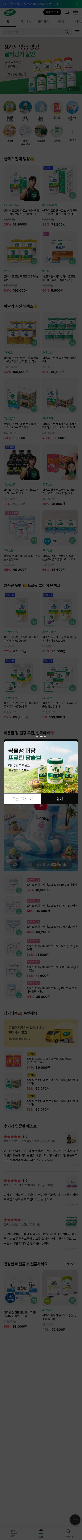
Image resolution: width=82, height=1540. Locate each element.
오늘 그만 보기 (22, 799)
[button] (37, 736)
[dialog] (41, 770)
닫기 (60, 799)
